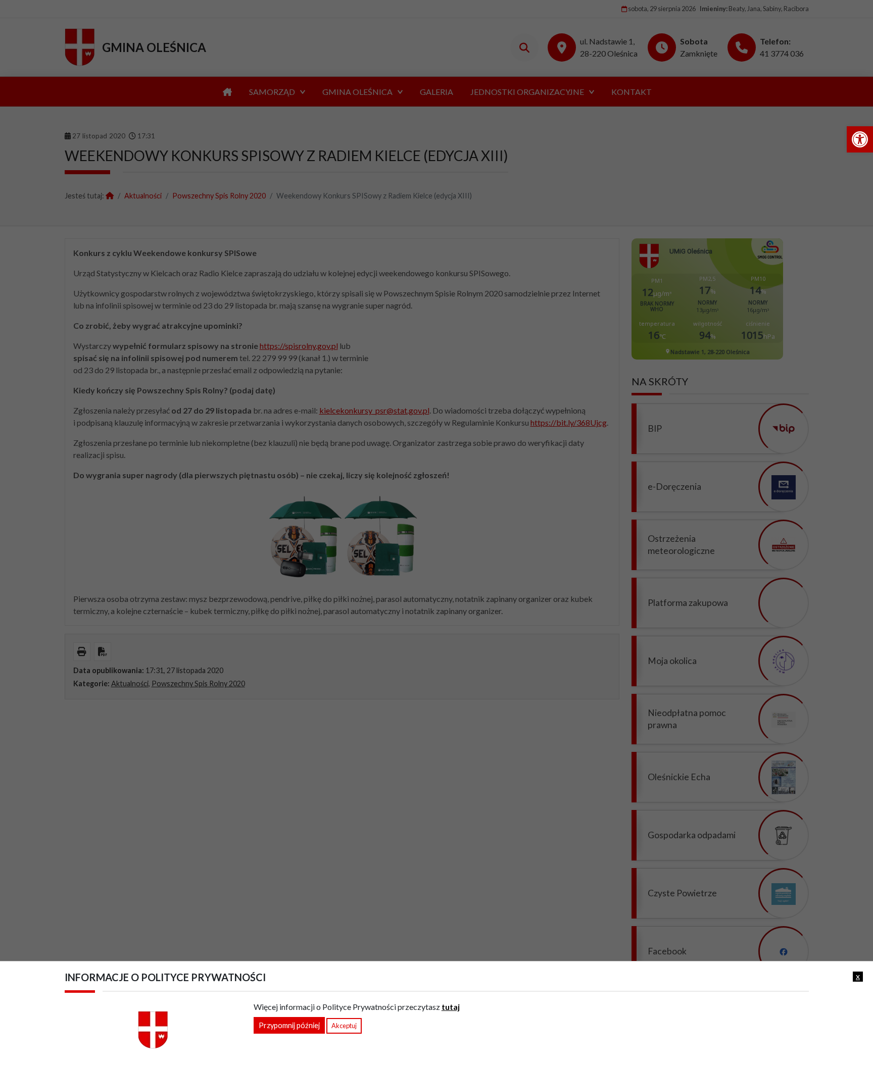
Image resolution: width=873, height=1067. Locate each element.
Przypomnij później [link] (289, 1025)
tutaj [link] (451, 1006)
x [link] (858, 976)
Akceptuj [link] (344, 1026)
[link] (860, 139)
